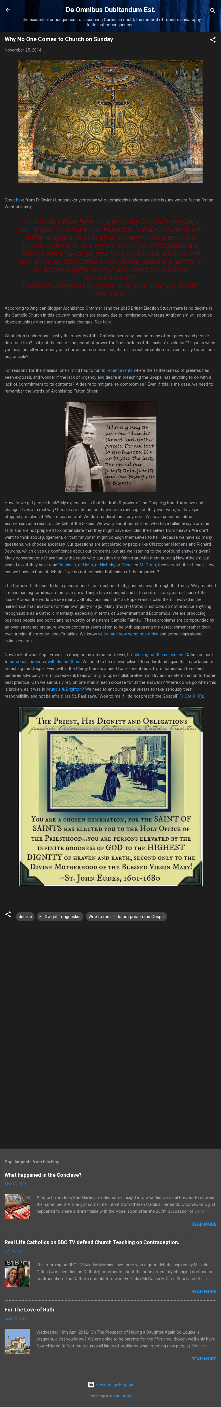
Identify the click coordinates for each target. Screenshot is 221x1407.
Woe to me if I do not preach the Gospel (126, 916)
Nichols (107, 565)
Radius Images (123, 1396)
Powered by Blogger (114, 1384)
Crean (127, 565)
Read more (203, 1224)
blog (20, 200)
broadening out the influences (155, 654)
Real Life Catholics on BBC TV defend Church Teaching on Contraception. (92, 1242)
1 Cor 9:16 (190, 696)
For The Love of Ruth (29, 1310)
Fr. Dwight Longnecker (60, 916)
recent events (120, 370)
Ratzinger (67, 565)
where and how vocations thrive (128, 634)
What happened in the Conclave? (43, 1175)
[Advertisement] (110, 1099)
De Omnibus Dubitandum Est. (111, 10)
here (107, 322)
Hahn (88, 565)
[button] (212, 40)
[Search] (212, 11)
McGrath (148, 565)
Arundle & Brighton (64, 689)
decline (25, 916)
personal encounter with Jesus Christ (45, 661)
